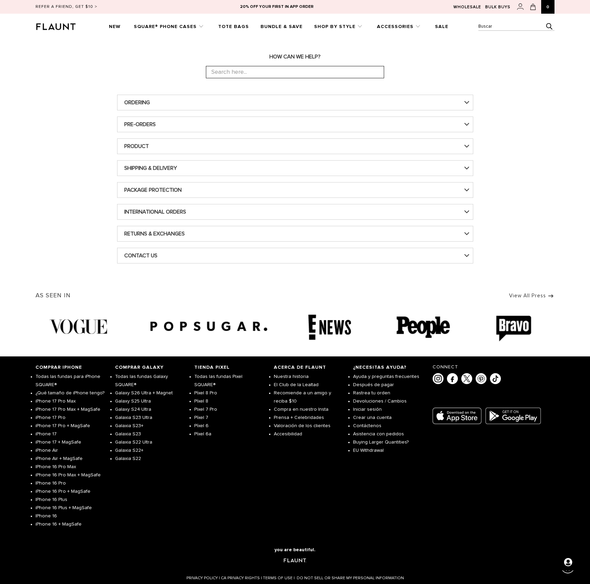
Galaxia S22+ (129, 450)
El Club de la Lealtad (296, 384)
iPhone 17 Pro (51, 417)
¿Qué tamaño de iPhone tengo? (70, 393)
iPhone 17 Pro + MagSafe (63, 425)
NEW (115, 26)
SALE (441, 26)
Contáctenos (367, 425)
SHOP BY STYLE (335, 26)
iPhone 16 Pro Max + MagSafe (68, 475)
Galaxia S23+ (129, 425)
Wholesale (467, 7)
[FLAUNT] (64, 24)
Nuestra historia (291, 376)
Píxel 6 (201, 425)
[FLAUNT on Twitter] (466, 378)
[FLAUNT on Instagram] (438, 378)
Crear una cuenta (372, 417)
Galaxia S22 (128, 458)
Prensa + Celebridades (299, 417)
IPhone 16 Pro (51, 483)
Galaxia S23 (128, 434)
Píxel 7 (201, 417)
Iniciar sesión (367, 409)
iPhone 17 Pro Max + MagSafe (68, 409)
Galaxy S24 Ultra (133, 409)
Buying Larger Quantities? (381, 442)
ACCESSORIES (396, 26)
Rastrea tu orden (371, 393)
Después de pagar (373, 384)
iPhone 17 (46, 434)
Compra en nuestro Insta (301, 409)
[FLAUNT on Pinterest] (481, 378)
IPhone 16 (46, 516)
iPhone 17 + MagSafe (58, 442)
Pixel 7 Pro (205, 409)
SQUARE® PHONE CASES (166, 26)
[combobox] (516, 26)
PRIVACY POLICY (203, 578)
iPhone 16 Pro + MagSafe (63, 491)
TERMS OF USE (279, 578)
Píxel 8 (201, 401)
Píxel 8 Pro (205, 393)
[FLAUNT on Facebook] (452, 378)
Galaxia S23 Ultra (133, 417)
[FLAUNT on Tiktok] (495, 378)
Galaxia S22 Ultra (133, 442)
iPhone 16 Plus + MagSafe (64, 507)
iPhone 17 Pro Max (56, 401)
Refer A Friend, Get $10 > (66, 7)
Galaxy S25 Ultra (133, 401)
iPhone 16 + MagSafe (59, 524)
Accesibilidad (288, 434)
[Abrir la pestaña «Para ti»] (568, 562)
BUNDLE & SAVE (282, 26)
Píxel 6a (202, 434)
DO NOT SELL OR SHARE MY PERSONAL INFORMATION (350, 578)
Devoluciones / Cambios (380, 401)
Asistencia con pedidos (378, 434)
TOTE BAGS (233, 26)
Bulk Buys (497, 7)
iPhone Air (47, 450)
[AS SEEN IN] (295, 327)
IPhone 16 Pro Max (56, 466)
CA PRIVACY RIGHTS (241, 578)
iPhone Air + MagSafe (59, 458)
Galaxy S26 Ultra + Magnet (144, 393)
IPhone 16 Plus (51, 499)
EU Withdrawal (368, 450)
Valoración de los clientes (302, 425)
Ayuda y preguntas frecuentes (386, 376)
